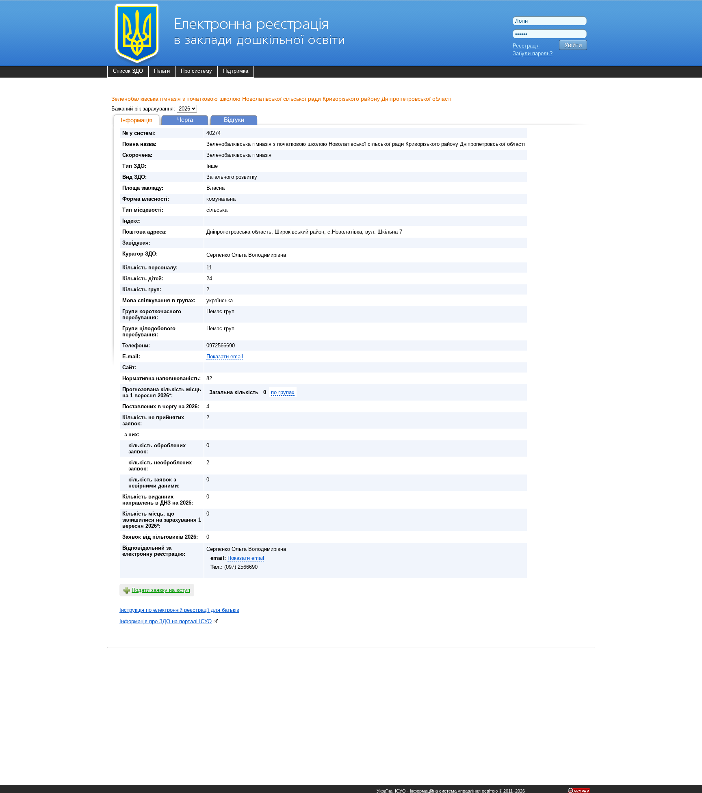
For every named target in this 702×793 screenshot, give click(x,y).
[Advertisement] (351, 707)
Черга (185, 119)
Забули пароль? (532, 53)
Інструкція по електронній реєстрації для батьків (179, 610)
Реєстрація (526, 46)
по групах (283, 392)
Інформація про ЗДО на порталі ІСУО (165, 621)
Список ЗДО (128, 71)
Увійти (573, 44)
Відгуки (234, 119)
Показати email (224, 356)
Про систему (196, 71)
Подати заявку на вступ (161, 590)
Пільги (162, 71)
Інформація (136, 120)
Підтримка (235, 71)
